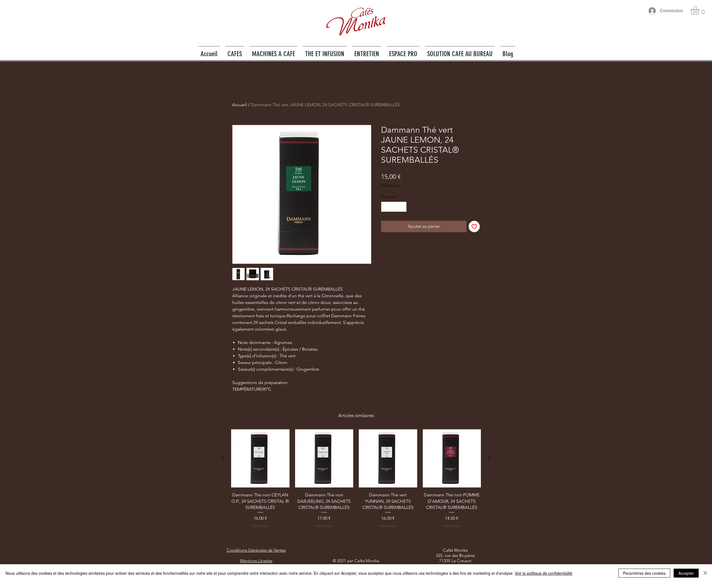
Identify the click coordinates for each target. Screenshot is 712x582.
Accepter (686, 573)
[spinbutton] (394, 207)
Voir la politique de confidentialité (543, 573)
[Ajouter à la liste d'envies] (474, 226)
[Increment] (402, 207)
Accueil (239, 104)
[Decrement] (385, 207)
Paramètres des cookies (644, 573)
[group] (356, 482)
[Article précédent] (223, 458)
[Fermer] (705, 573)
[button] (700, 10)
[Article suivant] (489, 458)
